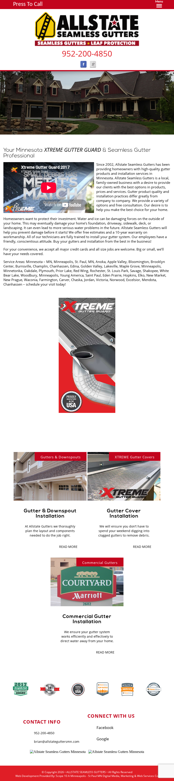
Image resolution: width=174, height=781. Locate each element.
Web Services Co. (148, 776)
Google (103, 738)
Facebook (105, 727)
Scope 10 (61, 776)
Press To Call (28, 4)
